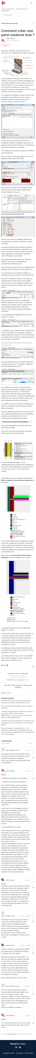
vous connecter (12, 1034)
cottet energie (9, 880)
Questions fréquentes (22, 9)
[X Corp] (4, 665)
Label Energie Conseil (12, 750)
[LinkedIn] (7, 665)
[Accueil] (3, 3)
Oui (13, 676)
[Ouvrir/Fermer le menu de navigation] (31, 3)
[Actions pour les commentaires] (33, 757)
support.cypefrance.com (7, 9)
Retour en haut (6, 693)
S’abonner (5, 45)
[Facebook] (2, 665)
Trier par (30, 743)
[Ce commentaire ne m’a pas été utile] (33, 754)
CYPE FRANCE (10, 38)
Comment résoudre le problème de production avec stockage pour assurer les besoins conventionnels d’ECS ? (17, 723)
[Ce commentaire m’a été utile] (33, 749)
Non (22, 676)
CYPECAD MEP (5, 11)
